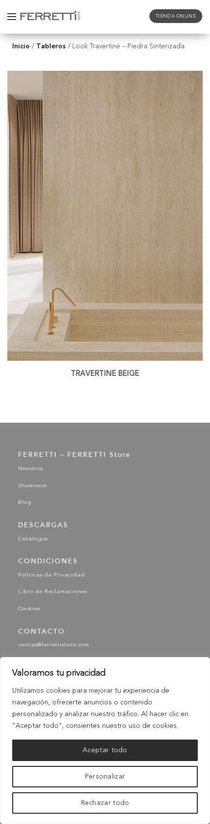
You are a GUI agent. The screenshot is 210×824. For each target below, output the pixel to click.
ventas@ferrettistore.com (53, 645)
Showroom (32, 486)
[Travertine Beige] (105, 216)
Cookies (29, 609)
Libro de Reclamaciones (52, 592)
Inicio (21, 46)
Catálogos (33, 539)
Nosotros (30, 469)
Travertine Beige (105, 373)
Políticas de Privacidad (51, 575)
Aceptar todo (105, 750)
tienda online (176, 16)
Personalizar (105, 776)
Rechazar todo (105, 803)
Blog (25, 502)
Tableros (51, 46)
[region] (105, 740)
